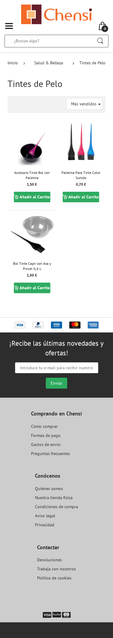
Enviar (56, 383)
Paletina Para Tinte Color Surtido (80, 175)
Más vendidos (83, 104)
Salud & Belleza (48, 63)
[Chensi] (56, 14)
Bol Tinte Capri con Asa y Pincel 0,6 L (32, 266)
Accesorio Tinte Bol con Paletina (32, 175)
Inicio (13, 63)
